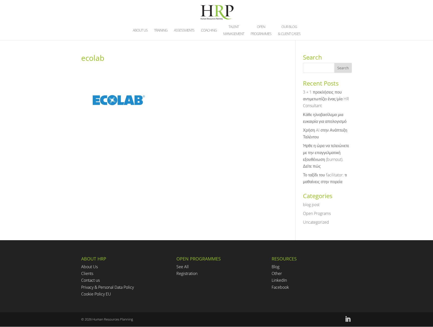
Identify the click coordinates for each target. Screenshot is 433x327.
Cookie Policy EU (96, 294)
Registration (186, 273)
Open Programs (317, 213)
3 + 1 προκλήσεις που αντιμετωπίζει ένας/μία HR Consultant (326, 98)
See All (182, 266)
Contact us (90, 280)
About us (140, 31)
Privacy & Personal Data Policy (107, 287)
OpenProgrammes (261, 30)
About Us (89, 266)
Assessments (184, 31)
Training (160, 31)
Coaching (209, 31)
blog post (311, 204)
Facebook (280, 287)
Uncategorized (316, 222)
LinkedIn (279, 280)
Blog (275, 266)
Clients (87, 273)
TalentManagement (233, 30)
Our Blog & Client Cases (289, 30)
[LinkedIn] (348, 319)
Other (277, 273)
